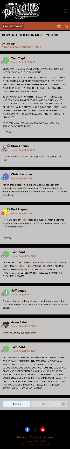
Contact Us (35, 437)
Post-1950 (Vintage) (31, 46)
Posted (23, 62)
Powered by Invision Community (35, 444)
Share (17, 404)
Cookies (48, 437)
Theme (21, 437)
